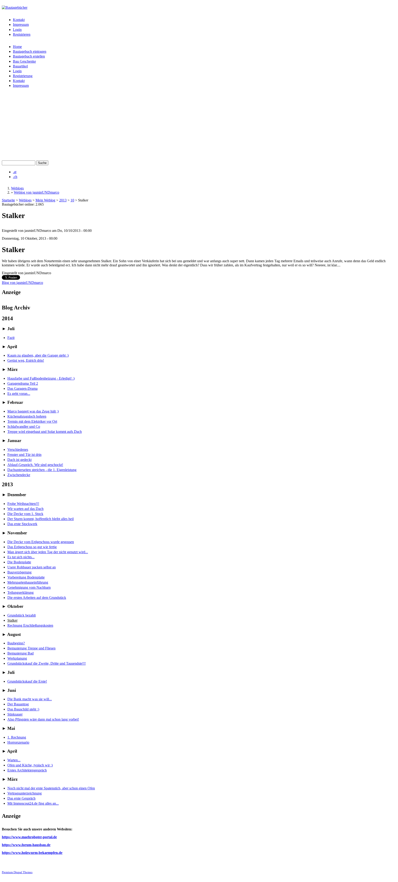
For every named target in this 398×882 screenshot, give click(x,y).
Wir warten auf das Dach (25, 509)
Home (17, 47)
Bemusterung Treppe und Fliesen (31, 648)
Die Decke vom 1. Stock (25, 514)
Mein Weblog (45, 200)
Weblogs (17, 188)
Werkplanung (17, 658)
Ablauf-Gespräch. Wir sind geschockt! (35, 465)
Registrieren (21, 34)
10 (72, 200)
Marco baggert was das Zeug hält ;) (33, 411)
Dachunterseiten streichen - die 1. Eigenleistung (41, 470)
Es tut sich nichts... (21, 557)
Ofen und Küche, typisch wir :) (30, 765)
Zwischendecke (18, 475)
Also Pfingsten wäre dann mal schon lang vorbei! (43, 719)
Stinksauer (15, 714)
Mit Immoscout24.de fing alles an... (33, 803)
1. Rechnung (16, 737)
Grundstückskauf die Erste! (27, 681)
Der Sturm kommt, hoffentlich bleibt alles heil (40, 519)
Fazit (11, 338)
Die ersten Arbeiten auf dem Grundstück (36, 598)
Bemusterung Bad (20, 653)
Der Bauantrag (18, 704)
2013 (63, 200)
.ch (15, 177)
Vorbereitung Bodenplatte (26, 577)
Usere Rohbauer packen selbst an (31, 567)
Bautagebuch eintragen (29, 51)
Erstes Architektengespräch (27, 770)
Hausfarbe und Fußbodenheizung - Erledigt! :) (41, 378)
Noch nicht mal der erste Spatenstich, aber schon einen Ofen (51, 788)
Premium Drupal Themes (17, 872)
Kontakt (19, 20)
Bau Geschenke (24, 61)
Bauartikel (20, 66)
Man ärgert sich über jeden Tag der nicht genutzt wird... (47, 552)
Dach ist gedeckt (19, 460)
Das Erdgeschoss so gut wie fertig (32, 547)
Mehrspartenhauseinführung (27, 582)
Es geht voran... (18, 394)
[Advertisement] (199, 126)
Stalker (12, 620)
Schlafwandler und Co (23, 426)
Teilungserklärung (20, 592)
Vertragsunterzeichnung (24, 793)
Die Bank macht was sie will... (29, 699)
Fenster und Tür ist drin (24, 455)
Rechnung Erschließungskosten (30, 625)
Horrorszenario (18, 742)
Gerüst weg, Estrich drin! (25, 360)
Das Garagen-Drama (22, 388)
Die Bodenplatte (19, 562)
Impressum (21, 24)
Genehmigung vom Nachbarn (29, 587)
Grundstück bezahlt (21, 615)
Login (17, 30)
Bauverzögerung (19, 572)
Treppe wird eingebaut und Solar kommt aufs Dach (44, 432)
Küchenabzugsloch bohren (26, 416)
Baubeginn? (16, 643)
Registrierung (22, 76)
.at (14, 172)
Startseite (8, 200)
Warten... (13, 760)
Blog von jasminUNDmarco (22, 283)
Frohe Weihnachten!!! (23, 504)
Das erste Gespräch (21, 798)
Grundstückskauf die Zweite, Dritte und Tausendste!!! (46, 663)
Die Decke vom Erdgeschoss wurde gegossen (40, 542)
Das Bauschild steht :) (23, 709)
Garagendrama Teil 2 (22, 383)
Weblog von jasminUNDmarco (36, 192)
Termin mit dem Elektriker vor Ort (32, 421)
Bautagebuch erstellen (29, 56)
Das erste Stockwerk (22, 524)
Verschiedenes (17, 449)
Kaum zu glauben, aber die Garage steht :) (38, 355)
